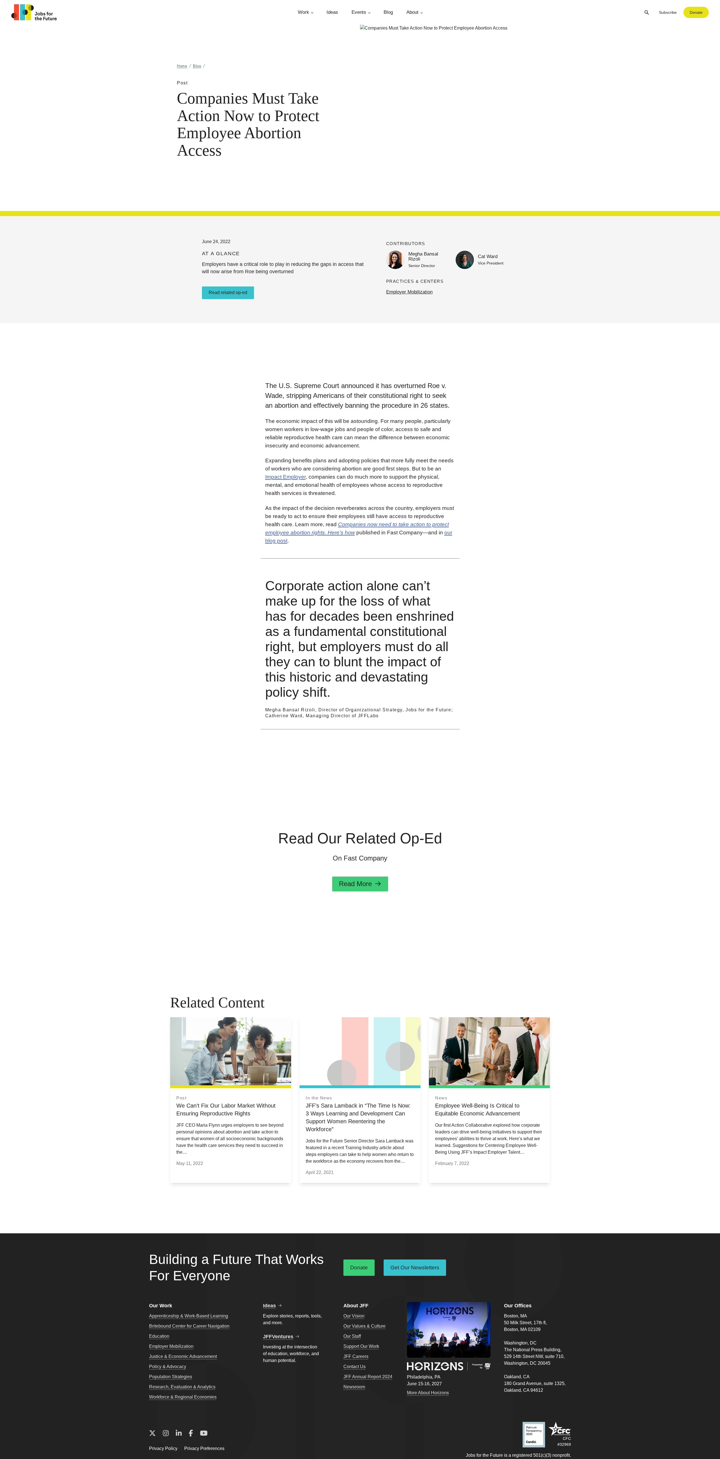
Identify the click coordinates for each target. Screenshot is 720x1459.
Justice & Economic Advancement (183, 1356)
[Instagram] (166, 1433)
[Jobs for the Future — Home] (34, 12)
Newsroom (354, 1386)
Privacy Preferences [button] (204, 1448)
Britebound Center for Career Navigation (189, 1326)
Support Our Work (361, 1346)
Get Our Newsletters (414, 1267)
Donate (696, 12)
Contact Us (354, 1366)
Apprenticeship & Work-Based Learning (188, 1316)
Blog (388, 12)
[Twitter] (152, 1433)
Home (182, 66)
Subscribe (668, 12)
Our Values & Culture (364, 1326)
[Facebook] (191, 1433)
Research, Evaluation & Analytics (182, 1386)
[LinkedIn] (179, 1433)
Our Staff (352, 1336)
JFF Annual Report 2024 (367, 1376)
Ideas (332, 12)
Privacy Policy (163, 1448)
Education (159, 1336)
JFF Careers (355, 1356)
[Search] (646, 12)
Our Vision (353, 1316)
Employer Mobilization (409, 292)
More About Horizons (428, 1392)
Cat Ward (488, 256)
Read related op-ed (228, 292)
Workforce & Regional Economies (183, 1397)
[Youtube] (204, 1433)
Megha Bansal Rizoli (423, 256)
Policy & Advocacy (167, 1366)
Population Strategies (170, 1376)
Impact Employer (285, 477)
